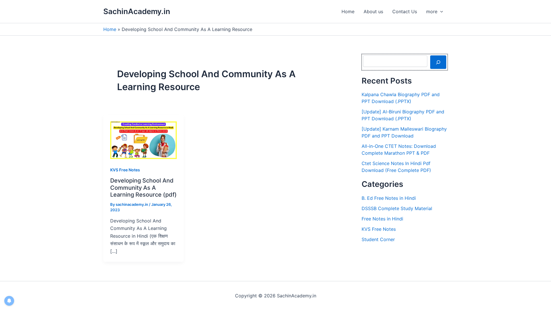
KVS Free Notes (125, 169)
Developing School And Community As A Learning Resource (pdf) (143, 187)
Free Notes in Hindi (382, 219)
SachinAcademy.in (136, 11)
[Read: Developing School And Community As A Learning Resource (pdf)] (143, 140)
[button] (440, 11)
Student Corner (378, 239)
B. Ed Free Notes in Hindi (389, 198)
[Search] (438, 62)
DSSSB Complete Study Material (397, 208)
